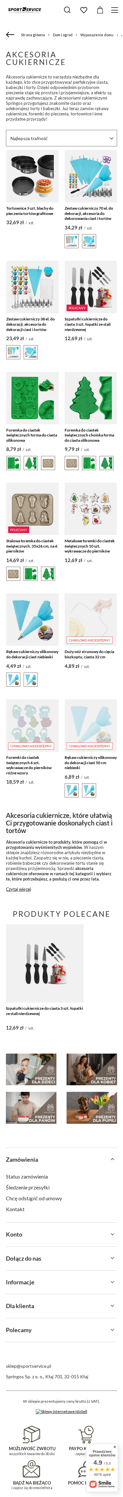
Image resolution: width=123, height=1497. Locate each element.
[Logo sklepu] (24, 9)
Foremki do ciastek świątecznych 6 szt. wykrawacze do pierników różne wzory (28, 765)
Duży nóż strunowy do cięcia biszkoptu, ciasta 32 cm (89, 654)
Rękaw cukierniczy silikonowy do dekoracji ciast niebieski (32, 654)
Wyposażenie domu (96, 35)
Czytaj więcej (18, 889)
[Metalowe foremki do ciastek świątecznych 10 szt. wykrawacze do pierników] (91, 509)
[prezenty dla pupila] (92, 1107)
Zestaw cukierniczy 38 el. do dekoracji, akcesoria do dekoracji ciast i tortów (30, 324)
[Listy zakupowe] (83, 10)
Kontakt (15, 1209)
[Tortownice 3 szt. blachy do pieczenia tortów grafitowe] (32, 176)
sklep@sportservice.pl (28, 1366)
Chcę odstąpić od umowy (34, 1198)
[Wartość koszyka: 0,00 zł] (100, 10)
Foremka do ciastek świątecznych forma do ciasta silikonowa (31, 435)
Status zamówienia (27, 1176)
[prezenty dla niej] (92, 1069)
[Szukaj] (67, 10)
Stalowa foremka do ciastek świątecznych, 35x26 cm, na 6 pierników (31, 546)
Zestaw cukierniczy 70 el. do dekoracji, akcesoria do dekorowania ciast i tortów (89, 213)
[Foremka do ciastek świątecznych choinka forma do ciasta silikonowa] (91, 398)
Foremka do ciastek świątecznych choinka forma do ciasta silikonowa (89, 435)
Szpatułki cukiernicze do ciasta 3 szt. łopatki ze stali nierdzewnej (88, 324)
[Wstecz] (11, 35)
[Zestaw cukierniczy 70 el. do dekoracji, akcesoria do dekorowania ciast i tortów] (91, 176)
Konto (14, 1234)
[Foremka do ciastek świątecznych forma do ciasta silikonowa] (32, 398)
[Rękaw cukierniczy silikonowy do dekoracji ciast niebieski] (32, 619)
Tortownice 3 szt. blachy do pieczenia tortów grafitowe (29, 211)
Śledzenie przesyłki (28, 1187)
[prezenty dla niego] (31, 1107)
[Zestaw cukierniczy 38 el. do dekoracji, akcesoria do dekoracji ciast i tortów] (32, 287)
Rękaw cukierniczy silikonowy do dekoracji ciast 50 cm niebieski (91, 762)
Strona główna (33, 35)
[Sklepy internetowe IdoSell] (61, 1411)
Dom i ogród (62, 35)
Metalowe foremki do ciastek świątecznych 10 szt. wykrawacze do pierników (90, 546)
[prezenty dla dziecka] (31, 1069)
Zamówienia (22, 1159)
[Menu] (115, 10)
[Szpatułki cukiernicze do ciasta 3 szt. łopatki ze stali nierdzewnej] (45, 963)
